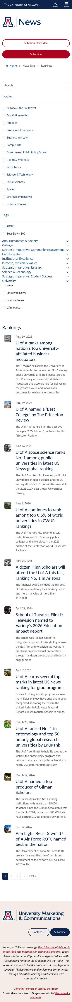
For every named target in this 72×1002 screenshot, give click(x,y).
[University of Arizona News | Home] (36, 22)
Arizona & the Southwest (21, 108)
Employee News (16, 293)
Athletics (12, 123)
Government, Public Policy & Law (26, 152)
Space (10, 189)
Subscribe (36, 54)
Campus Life (14, 145)
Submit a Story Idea (36, 43)
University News (16, 204)
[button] (36, 241)
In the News (14, 167)
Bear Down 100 (16, 233)
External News (15, 300)
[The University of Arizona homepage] (21, 4)
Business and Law (17, 137)
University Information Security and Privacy (36, 989)
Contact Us (38, 932)
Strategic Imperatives (19, 197)
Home (13, 65)
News (10, 285)
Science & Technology (20, 174)
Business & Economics (20, 130)
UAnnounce (13, 307)
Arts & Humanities (18, 115)
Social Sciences (16, 182)
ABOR (10, 226)
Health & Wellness (18, 160)
